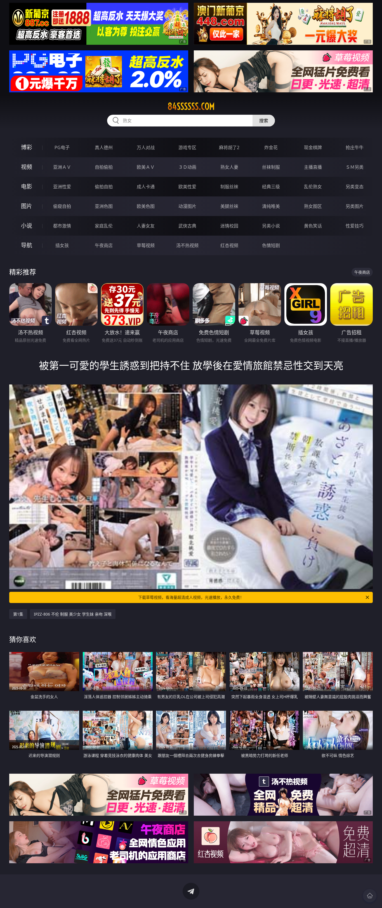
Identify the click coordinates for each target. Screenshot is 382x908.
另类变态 (355, 187)
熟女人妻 (229, 167)
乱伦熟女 (313, 187)
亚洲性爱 (62, 187)
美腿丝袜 (229, 206)
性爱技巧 (355, 226)
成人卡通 (146, 187)
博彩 (26, 147)
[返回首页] (369, 895)
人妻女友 (146, 226)
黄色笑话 (313, 226)
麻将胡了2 (229, 147)
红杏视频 (229, 245)
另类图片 (355, 206)
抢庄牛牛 (355, 147)
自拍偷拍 (104, 167)
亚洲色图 (104, 206)
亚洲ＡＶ (62, 167)
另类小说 (271, 226)
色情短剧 (271, 245)
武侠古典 (187, 226)
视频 (26, 167)
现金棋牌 (313, 147)
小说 (26, 225)
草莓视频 (146, 245)
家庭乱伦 (104, 226)
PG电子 (62, 147)
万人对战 (146, 147)
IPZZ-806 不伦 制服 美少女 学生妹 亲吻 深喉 (73, 614)
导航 (26, 245)
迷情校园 (229, 226)
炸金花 (271, 147)
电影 (26, 186)
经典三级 (271, 187)
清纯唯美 (271, 206)
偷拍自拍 (104, 187)
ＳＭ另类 (355, 167)
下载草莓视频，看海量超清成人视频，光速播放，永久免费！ (191, 597)
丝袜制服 (271, 167)
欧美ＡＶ (146, 167)
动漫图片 (187, 206)
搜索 (263, 121)
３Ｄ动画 (187, 167)
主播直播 (313, 167)
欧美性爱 (187, 187)
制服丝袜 (229, 187)
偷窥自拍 (62, 206)
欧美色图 (146, 206)
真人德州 (104, 147)
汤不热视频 (187, 245)
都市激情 (62, 226)
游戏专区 (187, 147)
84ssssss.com (191, 106)
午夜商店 (104, 245)
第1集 (18, 614)
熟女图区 (313, 206)
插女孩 (62, 245)
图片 (26, 206)
